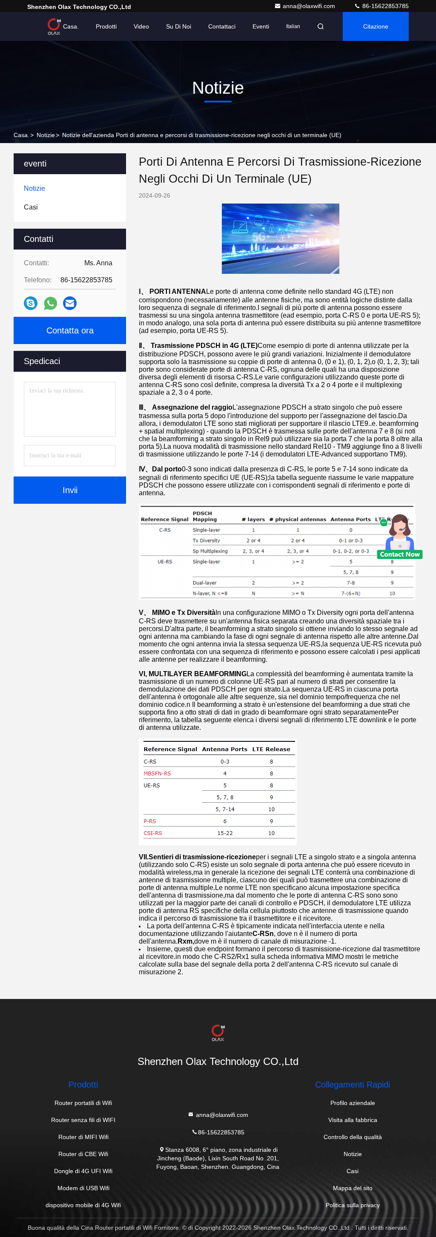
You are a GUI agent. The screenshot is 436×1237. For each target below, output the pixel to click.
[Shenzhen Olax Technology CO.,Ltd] (54, 26)
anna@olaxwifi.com (310, 6)
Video (141, 26)
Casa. (71, 26)
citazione (375, 26)
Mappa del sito (353, 1188)
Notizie (46, 135)
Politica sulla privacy (353, 1205)
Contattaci (221, 26)
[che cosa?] (50, 303)
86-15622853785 (385, 6)
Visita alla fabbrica (352, 1119)
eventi (260, 26)
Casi (353, 1171)
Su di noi (178, 26)
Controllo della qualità (353, 1137)
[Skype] (30, 303)
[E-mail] (69, 303)
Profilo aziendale (352, 1102)
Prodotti (106, 26)
